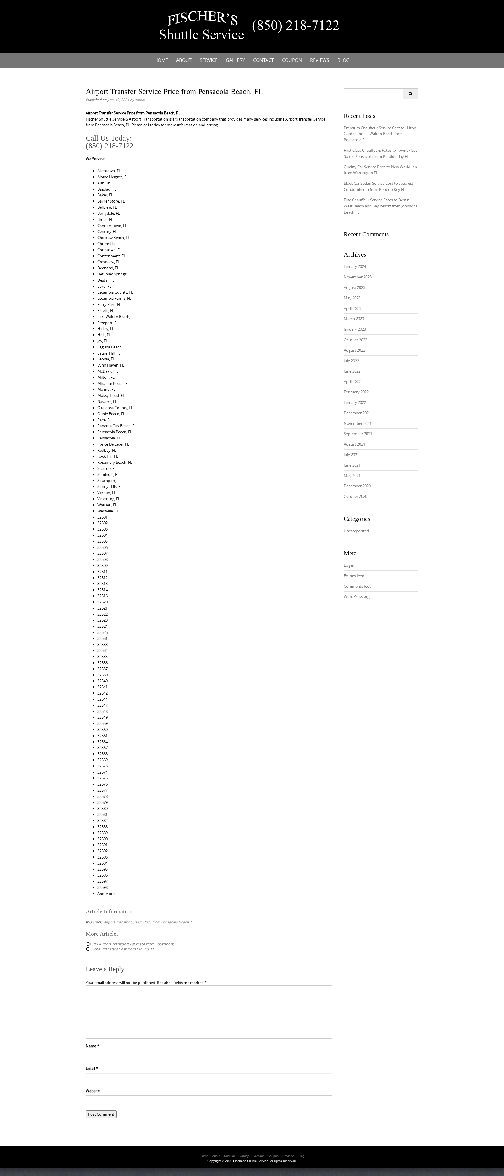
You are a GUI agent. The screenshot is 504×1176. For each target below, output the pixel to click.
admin (140, 99)
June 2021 (352, 465)
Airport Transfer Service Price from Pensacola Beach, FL (149, 921)
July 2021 (351, 454)
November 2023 (358, 277)
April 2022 (352, 381)
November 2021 (358, 423)
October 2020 (355, 496)
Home (161, 60)
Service (209, 60)
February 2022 (356, 392)
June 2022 (352, 371)
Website (93, 1090)
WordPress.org (357, 596)
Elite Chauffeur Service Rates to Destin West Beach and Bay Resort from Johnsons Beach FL (380, 206)
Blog (343, 60)
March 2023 (354, 318)
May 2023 (352, 298)
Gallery (235, 60)
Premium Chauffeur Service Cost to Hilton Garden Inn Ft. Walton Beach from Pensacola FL (380, 134)
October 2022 (355, 339)
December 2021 (357, 413)
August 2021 (354, 444)
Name (92, 1045)
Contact (263, 60)
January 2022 (355, 402)
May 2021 (352, 475)
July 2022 (351, 360)
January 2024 (355, 266)
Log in (349, 565)
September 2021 (358, 433)
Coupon (292, 60)
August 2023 (354, 287)
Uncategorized (356, 530)
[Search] (410, 93)
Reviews (319, 60)
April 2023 (352, 308)
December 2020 (357, 485)
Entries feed (354, 575)
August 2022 (354, 350)
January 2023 (355, 329)
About (184, 60)
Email (92, 1068)
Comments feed (358, 586)
